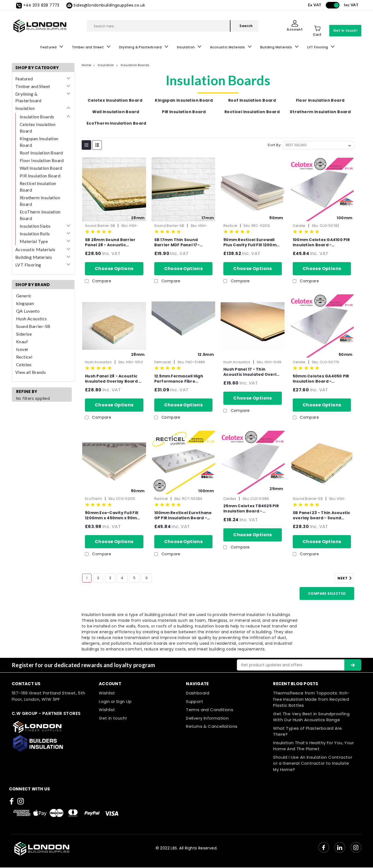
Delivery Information (207, 718)
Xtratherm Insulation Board (40, 201)
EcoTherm (93, 498)
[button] (52, 727)
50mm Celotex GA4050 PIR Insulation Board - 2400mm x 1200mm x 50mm (321, 379)
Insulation (186, 47)
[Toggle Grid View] (86, 145)
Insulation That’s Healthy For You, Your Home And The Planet (313, 746)
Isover (22, 349)
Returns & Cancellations (211, 726)
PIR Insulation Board (40, 175)
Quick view (114, 215)
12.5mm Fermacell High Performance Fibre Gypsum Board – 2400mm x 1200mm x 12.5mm (182, 379)
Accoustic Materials (228, 47)
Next (343, 578)
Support (194, 701)
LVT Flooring (318, 47)
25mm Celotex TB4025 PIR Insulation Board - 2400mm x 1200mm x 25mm (251, 508)
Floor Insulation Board (42, 160)
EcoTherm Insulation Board (40, 215)
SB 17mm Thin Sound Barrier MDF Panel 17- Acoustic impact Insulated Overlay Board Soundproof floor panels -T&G (183, 242)
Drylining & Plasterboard (141, 47)
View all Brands (30, 372)
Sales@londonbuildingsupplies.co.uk (109, 5)
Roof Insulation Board (41, 152)
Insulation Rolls (35, 233)
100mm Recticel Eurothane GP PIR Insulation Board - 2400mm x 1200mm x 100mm (183, 515)
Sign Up (124, 701)
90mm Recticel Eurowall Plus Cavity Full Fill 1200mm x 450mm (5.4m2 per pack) (252, 242)
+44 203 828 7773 (41, 5)
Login (104, 701)
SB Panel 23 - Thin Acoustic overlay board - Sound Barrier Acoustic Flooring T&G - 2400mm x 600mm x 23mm (321, 515)
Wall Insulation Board (41, 168)
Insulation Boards (37, 116)
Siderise (24, 333)
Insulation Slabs (35, 225)
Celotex (24, 364)
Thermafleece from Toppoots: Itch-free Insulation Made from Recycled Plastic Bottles (311, 699)
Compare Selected (327, 593)
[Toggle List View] (97, 145)
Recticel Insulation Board (38, 186)
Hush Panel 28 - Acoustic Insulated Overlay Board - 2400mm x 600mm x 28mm (113, 379)
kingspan (25, 303)
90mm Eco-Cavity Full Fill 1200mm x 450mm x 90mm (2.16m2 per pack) (113, 515)
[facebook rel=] (11, 801)
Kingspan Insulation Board (39, 142)
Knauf (22, 341)
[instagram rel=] (20, 801)
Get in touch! (345, 30)
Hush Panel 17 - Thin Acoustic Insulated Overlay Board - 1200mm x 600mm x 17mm (252, 372)
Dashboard (197, 693)
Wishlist (107, 693)
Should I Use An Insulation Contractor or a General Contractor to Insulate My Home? (312, 763)
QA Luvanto (28, 310)
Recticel (24, 356)
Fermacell (162, 362)
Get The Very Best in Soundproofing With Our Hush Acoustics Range (311, 717)
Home (86, 65)
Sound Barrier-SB (33, 326)
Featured (49, 47)
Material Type (34, 241)
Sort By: (274, 145)
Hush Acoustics (31, 318)
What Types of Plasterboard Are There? (307, 731)
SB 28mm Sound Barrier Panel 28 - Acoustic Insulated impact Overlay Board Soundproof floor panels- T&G (112, 242)
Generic (24, 295)
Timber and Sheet (88, 47)
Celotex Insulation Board (37, 127)
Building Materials (276, 47)
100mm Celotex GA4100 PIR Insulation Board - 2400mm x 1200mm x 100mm (321, 242)
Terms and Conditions (209, 709)
